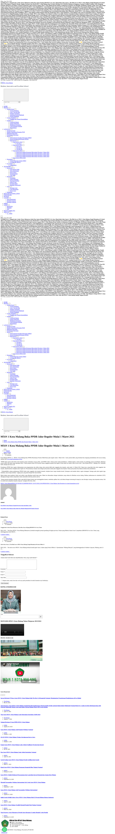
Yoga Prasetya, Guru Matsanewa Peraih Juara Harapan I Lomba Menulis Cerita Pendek (24, 812)
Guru (8, 186)
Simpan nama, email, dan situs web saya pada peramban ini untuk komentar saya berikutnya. (25, 580)
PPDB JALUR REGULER (18, 483)
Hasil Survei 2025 (17, 145)
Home (5, 440)
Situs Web (3, 577)
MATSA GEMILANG (9, 210)
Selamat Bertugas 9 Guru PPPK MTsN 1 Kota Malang (15, 722)
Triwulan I (18, 146)
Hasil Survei (13, 140)
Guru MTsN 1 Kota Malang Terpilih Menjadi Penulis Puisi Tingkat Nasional (21, 805)
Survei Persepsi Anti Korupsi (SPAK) (19, 139)
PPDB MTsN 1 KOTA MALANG (34, 483)
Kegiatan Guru (13, 188)
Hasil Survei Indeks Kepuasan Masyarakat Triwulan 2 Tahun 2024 (32, 153)
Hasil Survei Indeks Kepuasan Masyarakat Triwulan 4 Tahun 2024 (32, 156)
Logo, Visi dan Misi (15, 112)
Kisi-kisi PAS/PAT (14, 181)
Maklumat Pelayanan (12, 133)
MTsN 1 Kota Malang (6, 483)
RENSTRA (10, 206)
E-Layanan (9, 163)
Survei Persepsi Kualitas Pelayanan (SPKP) (21, 137)
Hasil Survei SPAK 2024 (19, 158)
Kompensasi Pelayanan (12, 135)
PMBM (6, 203)
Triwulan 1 (19, 143)
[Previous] (2, 695)
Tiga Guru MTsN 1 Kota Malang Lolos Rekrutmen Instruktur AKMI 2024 (20, 714)
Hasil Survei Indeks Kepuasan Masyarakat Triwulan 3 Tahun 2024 (32, 155)
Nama (3, 571)
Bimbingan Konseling (15, 125)
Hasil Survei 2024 (17, 150)
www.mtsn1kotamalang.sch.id (14, 459)
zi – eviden (9, 213)
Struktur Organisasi (15, 113)
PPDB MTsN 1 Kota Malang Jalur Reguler (53, 483)
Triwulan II (19, 148)
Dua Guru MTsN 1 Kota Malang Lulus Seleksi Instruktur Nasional (18, 752)
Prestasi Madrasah (14, 116)
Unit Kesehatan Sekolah (16, 126)
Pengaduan (9, 159)
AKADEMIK (7, 166)
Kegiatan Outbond (11, 202)
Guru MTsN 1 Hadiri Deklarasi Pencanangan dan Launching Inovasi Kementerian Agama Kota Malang (28, 775)
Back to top (4, 832)
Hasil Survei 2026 (17, 142)
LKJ (8, 209)
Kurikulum (12, 178)
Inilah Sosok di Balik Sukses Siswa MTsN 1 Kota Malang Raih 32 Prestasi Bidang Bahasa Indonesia (27, 797)
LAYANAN (7, 129)
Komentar (3, 569)
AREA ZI (6, 212)
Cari (2, 614)
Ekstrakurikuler (14, 173)
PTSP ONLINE (8, 195)
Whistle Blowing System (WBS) (18, 160)
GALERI (6, 197)
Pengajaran (9, 176)
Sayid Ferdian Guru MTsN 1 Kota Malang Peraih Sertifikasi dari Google (20, 760)
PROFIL (6, 107)
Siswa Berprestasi (14, 171)
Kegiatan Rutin (14, 183)
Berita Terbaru (7, 452)
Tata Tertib (12, 175)
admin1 (8, 451)
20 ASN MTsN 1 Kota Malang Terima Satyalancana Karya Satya (18, 737)
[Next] (4, 695)
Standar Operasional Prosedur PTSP (16, 132)
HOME (6, 106)
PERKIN (9, 208)
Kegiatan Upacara (11, 200)
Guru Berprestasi (14, 189)
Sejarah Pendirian (14, 110)
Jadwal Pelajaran (14, 179)
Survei (8, 136)
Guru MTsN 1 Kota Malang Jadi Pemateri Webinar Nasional (17, 729)
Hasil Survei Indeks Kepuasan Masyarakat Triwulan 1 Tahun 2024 (32, 152)
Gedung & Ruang (14, 122)
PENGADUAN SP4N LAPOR (12, 193)
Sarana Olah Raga (14, 123)
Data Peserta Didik (14, 169)
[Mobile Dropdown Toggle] (9, 108)
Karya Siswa (13, 172)
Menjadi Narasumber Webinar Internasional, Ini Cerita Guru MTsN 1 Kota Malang (23, 782)
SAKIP (5, 205)
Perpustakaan (13, 127)
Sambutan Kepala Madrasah (17, 115)
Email (2, 574)
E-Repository (13, 165)
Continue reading (5, 534)
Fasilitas (9, 120)
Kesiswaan (9, 168)
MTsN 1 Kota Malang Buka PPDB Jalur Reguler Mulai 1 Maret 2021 (21, 441)
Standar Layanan (11, 130)
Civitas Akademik (11, 117)
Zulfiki (5, 725)
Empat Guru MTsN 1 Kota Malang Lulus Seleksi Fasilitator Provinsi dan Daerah (22, 744)
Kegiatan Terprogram (15, 185)
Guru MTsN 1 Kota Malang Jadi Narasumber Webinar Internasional (19, 790)
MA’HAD (6, 196)
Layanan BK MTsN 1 (15, 162)
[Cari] (40, 616)
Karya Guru (13, 190)
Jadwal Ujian (13, 182)
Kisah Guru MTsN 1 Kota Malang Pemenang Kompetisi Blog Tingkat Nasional (21, 767)
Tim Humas (9, 521)
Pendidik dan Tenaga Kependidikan (19, 119)
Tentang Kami (10, 109)
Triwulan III (19, 149)
